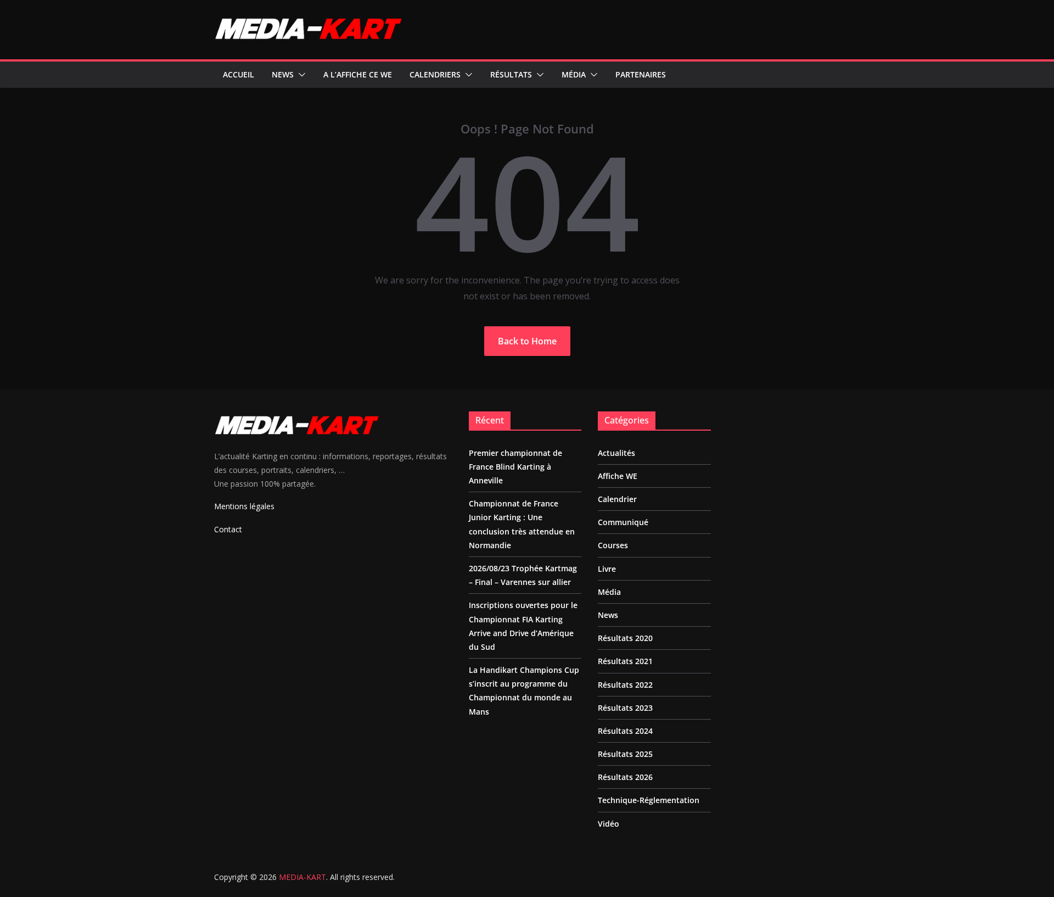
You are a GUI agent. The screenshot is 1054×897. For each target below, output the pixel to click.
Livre (607, 569)
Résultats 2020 (625, 638)
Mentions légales (244, 506)
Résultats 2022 (625, 684)
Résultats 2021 (625, 661)
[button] (300, 74)
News (283, 74)
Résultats (511, 74)
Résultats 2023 (625, 708)
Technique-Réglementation (648, 800)
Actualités (616, 453)
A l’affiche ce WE (357, 74)
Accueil (238, 74)
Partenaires (640, 74)
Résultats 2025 (625, 754)
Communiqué (623, 522)
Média (574, 74)
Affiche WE (617, 476)
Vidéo (608, 823)
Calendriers (435, 74)
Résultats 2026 (625, 777)
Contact (228, 529)
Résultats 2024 (625, 731)
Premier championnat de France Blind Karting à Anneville (515, 467)
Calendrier (617, 499)
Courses (613, 545)
